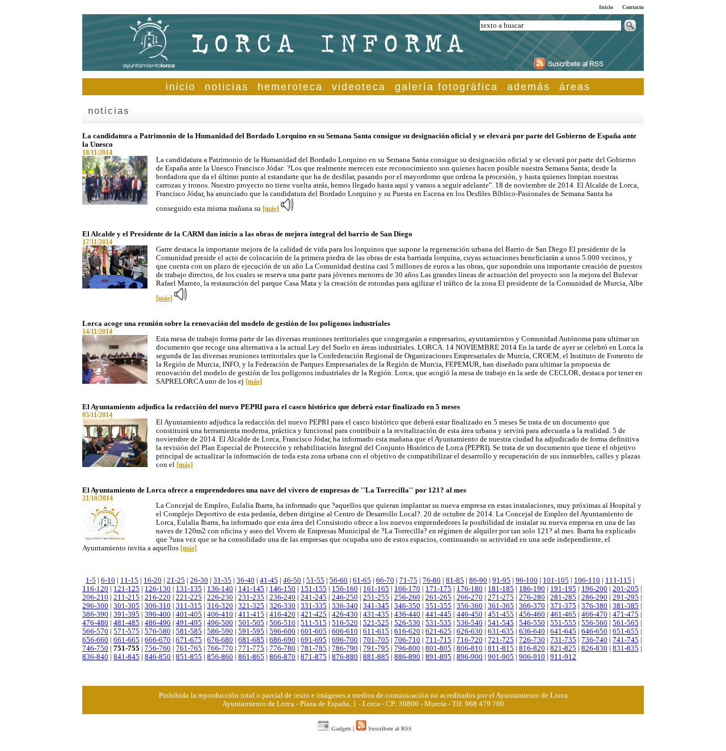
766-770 (220, 648)
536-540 (470, 623)
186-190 (532, 589)
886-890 (407, 657)
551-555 (563, 623)
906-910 (532, 657)
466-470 (594, 614)
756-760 (158, 648)
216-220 (158, 597)
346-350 (407, 606)
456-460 (532, 614)
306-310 (158, 606)
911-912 (563, 657)
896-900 (470, 657)
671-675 (189, 640)
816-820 (532, 648)
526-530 (407, 623)
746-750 (95, 648)
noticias (226, 86)
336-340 (345, 606)
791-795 (376, 648)
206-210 (95, 597)
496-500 (220, 623)
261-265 (438, 597)
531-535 (438, 623)
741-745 (626, 640)
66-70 (385, 580)
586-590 (220, 631)
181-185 (501, 589)
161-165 (376, 589)
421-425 (314, 614)
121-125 (126, 589)
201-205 (626, 589)
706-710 (407, 640)
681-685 (251, 640)
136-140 (220, 589)
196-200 (594, 589)
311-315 (189, 606)
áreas (574, 86)
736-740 (594, 640)
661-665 (126, 640)
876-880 (345, 657)
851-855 (189, 657)
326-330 (282, 606)
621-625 (438, 631)
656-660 (95, 640)
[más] (271, 208)
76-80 (432, 580)
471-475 (626, 614)
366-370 (532, 606)
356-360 (470, 606)
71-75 (408, 580)
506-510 (282, 623)
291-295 (626, 597)
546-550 (532, 623)
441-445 (438, 614)
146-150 (282, 589)
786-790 (345, 648)
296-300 (95, 606)
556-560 (594, 623)
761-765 (189, 648)
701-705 (376, 640)
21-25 (176, 580)
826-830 (594, 648)
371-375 (563, 606)
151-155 (314, 589)
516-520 (345, 623)
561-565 (626, 623)
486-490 (158, 623)
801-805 (438, 648)
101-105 (556, 580)
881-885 (376, 657)
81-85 (455, 580)
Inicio (606, 7)
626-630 (470, 631)
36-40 (246, 580)
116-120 (95, 589)
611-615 (376, 631)
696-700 (345, 640)
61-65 (362, 580)
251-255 (376, 597)
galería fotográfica (446, 86)
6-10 (108, 580)
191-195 (563, 589)
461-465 (563, 614)
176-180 (470, 589)
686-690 (282, 640)
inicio (181, 86)
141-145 (251, 589)
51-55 (315, 580)
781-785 (314, 648)
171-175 (438, 589)
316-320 (220, 606)
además (528, 86)
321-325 (251, 606)
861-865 (251, 657)
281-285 (563, 597)
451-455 (501, 614)
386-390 (95, 614)
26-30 (199, 580)
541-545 (501, 623)
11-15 (129, 580)
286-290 (594, 597)
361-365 (501, 606)
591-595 (251, 631)
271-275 (501, 597)
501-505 (251, 623)
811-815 (501, 648)
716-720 (470, 640)
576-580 (158, 631)
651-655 (626, 631)
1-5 (91, 580)
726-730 (532, 640)
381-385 (626, 606)
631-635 (501, 631)
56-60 (339, 580)
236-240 (282, 597)
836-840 (95, 657)
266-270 (470, 597)
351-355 (438, 606)
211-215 (126, 597)
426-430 (345, 614)
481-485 (126, 623)
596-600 (282, 631)
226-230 (220, 597)
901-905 (501, 657)
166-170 (407, 589)
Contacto (633, 7)
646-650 (594, 631)
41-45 (269, 580)
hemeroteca (290, 86)
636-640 (532, 631)
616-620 (407, 631)
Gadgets (340, 728)
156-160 (345, 589)
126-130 (158, 589)
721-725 (501, 640)
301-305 (126, 606)
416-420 (282, 614)
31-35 (222, 580)
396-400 (158, 614)
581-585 (189, 631)
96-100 (527, 580)
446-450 (470, 614)
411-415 (251, 614)
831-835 (626, 648)
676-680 (220, 640)
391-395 (126, 614)
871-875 (314, 657)
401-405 (189, 614)
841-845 (126, 657)
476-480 (95, 623)
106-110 (587, 580)
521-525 (376, 623)
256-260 (407, 597)
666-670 (158, 640)
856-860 (220, 657)
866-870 (282, 657)
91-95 (501, 580)
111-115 (618, 580)
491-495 (189, 623)
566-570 (95, 631)
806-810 (470, 648)
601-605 (314, 631)
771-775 (251, 648)
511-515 (314, 623)
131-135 (189, 589)
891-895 (438, 657)
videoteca (359, 86)
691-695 (314, 640)
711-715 (438, 640)
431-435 (376, 614)
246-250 (345, 597)
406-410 (220, 614)
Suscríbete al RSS (389, 728)
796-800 (407, 648)
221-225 (189, 597)
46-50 (292, 580)
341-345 (376, 606)
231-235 (251, 597)
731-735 (563, 640)
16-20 (152, 580)
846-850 (158, 657)
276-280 (532, 597)
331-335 (314, 606)
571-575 (126, 631)
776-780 (282, 648)
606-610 (345, 631)
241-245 (314, 597)
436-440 (407, 614)
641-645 (563, 631)
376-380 (594, 606)
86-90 (478, 580)
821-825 (563, 648)
